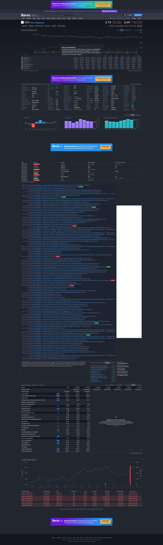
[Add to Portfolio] (141, 26)
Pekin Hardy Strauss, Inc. (97, 374)
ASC (49, 84)
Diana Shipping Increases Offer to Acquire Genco (45, 285)
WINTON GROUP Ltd (96, 381)
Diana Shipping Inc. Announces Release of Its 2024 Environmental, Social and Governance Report (57, 346)
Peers (22, 84)
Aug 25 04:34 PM (133, 498)
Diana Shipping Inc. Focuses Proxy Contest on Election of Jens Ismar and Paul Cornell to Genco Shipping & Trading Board (62, 236)
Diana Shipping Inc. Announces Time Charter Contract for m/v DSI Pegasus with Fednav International (57, 207)
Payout (23, 105)
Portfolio (74, 18)
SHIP (25, 84)
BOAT (56, 84)
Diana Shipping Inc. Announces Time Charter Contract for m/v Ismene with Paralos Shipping (55, 222)
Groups (48, 18)
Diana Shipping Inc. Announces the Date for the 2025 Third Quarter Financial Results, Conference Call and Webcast (61, 333)
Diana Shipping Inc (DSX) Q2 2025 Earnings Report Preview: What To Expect (51, 357)
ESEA (38, 84)
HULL (59, 84)
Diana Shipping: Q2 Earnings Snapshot (42, 197)
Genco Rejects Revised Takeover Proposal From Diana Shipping (48, 282)
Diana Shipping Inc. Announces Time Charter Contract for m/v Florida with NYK (52, 195)
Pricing (134, 18)
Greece (126, 26)
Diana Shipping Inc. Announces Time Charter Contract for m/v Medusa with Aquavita (53, 217)
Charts (38, 18)
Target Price (127, 104)
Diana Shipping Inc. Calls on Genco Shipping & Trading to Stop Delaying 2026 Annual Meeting (56, 273)
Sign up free (138, 15)
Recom (125, 102)
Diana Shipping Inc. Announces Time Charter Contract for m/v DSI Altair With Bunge (53, 314)
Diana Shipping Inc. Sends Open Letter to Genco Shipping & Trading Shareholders (53, 277)
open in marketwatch (81, 509)
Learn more (116, 425)
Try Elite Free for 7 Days (108, 11)
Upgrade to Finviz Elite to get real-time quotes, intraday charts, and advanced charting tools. (56, 212)
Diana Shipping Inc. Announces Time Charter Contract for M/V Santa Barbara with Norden (55, 335)
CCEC (46, 84)
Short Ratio (105, 91)
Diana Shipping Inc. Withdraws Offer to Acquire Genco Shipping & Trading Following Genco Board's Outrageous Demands (62, 190)
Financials (47, 26)
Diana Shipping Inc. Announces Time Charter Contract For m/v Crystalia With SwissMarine (55, 292)
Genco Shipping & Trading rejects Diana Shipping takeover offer (48, 243)
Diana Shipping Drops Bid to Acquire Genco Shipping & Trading (48, 188)
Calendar (80, 18)
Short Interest (39, 26)
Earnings (66, 107)
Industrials (112, 26)
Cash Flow (42, 385)
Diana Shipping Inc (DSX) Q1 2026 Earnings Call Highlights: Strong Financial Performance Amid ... (57, 249)
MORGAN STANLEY (95, 372)
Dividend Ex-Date (26, 102)
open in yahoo (63, 509)
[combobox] (57, 15)
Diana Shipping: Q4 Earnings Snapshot (42, 297)
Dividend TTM (25, 100)
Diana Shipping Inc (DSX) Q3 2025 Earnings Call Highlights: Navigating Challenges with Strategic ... (57, 326)
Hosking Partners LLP (96, 371)
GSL (44, 84)
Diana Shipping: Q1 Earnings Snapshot (42, 253)
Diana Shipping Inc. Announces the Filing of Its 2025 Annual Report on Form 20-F (53, 284)
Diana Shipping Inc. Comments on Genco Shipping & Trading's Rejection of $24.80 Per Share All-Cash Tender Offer (61, 241)
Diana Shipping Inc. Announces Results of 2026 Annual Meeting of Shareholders (52, 248)
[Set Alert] (138, 26)
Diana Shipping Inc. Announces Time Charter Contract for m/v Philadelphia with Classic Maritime (56, 202)
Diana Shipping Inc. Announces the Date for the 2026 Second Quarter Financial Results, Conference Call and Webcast (62, 209)
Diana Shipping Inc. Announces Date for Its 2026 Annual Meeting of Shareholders (53, 275)
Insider (53, 18)
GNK (28, 84)
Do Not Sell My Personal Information (102, 537)
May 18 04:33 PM (132, 503)
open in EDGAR (99, 509)
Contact (70, 537)
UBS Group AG (94, 379)
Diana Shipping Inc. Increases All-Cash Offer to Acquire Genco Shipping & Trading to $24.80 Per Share (58, 258)
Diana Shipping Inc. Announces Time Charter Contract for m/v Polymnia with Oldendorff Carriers (56, 350)
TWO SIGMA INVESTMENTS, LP (99, 369)
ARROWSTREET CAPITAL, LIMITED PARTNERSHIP (100, 377)
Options (54, 26)
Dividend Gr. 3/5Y (26, 104)
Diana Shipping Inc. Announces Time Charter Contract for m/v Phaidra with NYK (52, 301)
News (43, 18)
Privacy (82, 537)
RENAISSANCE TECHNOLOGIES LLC (100, 367)
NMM (35, 84)
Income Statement (26, 385)
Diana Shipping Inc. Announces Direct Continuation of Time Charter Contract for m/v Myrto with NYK (57, 278)
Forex (64, 18)
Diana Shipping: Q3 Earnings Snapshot (42, 328)
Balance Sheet (35, 385)
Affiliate (54, 537)
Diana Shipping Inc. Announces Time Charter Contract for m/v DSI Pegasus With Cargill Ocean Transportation (59, 352)
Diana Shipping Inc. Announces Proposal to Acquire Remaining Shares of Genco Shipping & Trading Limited (59, 323)
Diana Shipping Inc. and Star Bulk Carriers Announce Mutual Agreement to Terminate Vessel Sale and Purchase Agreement (63, 192)
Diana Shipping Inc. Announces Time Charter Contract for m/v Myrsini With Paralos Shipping (55, 318)
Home (23, 18)
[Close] (161, 11)
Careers (65, 537)
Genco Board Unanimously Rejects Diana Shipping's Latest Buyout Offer (50, 244)
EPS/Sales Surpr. (68, 109)
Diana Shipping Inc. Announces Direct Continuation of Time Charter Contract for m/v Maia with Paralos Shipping (60, 316)
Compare (31, 26)
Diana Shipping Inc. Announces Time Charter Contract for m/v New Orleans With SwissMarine (55, 340)
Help (139, 18)
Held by (53, 84)
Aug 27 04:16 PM (133, 496)
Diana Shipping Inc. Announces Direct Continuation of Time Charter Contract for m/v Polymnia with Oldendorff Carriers (62, 263)
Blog (74, 537)
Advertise (59, 537)
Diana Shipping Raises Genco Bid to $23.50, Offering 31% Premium (49, 287)
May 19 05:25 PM (132, 502)
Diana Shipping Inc (37, 23)
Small (130, 26)
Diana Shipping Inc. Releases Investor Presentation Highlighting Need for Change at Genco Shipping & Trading (60, 260)
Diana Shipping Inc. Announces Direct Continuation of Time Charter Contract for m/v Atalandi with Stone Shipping (60, 205)
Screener (28, 18)
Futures (59, 18)
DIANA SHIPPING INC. (27, 493)
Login (130, 15)
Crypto (69, 18)
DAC (41, 84)
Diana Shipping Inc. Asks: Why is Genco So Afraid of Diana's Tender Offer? (51, 214)
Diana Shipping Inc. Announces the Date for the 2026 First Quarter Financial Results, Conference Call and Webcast (61, 265)
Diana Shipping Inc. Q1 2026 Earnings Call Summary (46, 251)
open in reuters (71, 509)
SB (30, 84)
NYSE (134, 26)
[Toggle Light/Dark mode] (124, 15)
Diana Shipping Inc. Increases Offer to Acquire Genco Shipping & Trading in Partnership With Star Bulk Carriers (60, 290)
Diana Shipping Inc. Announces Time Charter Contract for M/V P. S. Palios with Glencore (54, 319)
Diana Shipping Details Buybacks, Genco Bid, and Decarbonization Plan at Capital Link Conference (57, 306)
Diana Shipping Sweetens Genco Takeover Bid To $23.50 (47, 289)
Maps (34, 18)
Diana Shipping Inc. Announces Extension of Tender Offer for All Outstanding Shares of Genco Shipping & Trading (60, 210)
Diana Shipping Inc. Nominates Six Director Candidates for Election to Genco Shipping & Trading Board (58, 309)
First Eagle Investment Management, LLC (100, 366)
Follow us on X (88, 537)
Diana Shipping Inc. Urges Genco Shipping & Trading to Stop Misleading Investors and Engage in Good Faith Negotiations (62, 203)
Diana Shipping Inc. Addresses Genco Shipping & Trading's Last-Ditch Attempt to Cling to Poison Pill (57, 231)
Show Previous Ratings (28, 182)
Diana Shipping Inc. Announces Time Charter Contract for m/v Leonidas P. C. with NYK (54, 345)
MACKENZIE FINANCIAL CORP (98, 376)
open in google (91, 509)
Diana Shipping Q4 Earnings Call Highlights (43, 294)
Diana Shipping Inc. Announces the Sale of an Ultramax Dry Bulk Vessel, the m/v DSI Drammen (56, 348)
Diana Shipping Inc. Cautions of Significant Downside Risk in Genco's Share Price (52, 261)
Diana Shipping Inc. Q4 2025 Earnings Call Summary (46, 295)
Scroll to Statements (136, 84)
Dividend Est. (25, 98)
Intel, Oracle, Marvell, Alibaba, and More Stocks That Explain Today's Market (52, 186)
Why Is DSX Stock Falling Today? (41, 256)
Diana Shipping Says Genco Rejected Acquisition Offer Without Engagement (51, 311)
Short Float (105, 89)
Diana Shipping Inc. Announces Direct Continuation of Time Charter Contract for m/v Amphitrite (56, 304)
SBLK (32, 84)
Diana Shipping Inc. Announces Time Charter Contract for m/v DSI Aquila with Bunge (53, 343)
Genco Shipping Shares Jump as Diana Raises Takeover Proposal (48, 226)
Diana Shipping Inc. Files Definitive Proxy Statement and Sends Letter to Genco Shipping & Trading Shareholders (60, 268)
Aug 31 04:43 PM (133, 493)
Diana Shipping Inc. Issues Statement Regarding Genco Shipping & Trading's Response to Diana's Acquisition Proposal (62, 312)
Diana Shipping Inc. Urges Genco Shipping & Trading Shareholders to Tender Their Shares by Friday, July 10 (59, 215)
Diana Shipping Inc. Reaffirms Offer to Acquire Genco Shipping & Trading (50, 224)
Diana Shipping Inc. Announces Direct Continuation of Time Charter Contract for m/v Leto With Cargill (57, 185)
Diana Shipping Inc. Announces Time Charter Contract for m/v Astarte (50, 358)
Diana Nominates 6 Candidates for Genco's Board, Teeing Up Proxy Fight (50, 307)
